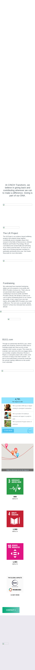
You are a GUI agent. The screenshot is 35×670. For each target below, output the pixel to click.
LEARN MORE (15, 595)
